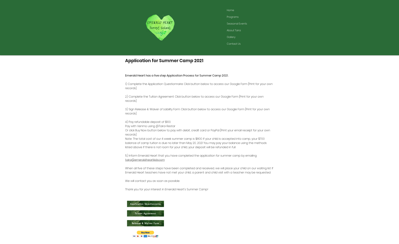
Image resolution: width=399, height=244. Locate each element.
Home (230, 10)
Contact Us (234, 44)
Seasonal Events (237, 23)
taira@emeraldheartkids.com (145, 160)
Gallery (231, 37)
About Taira (234, 30)
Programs (233, 17)
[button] (145, 234)
